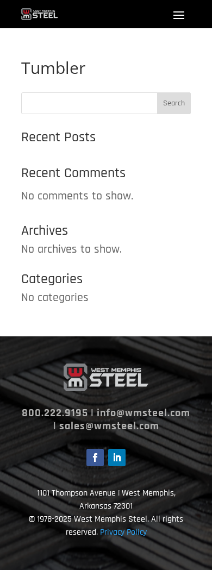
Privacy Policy (123, 532)
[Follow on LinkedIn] (117, 457)
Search (174, 103)
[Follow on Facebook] (95, 457)
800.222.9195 (55, 413)
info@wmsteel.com (143, 413)
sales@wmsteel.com (109, 426)
